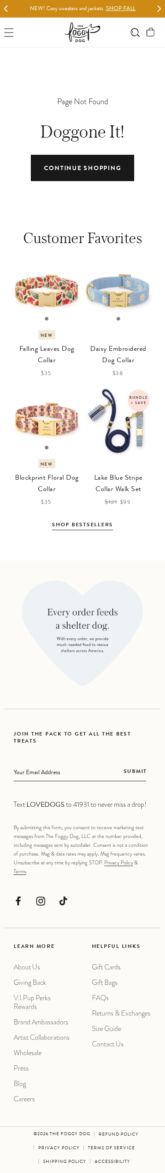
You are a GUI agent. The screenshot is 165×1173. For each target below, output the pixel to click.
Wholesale (27, 1053)
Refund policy (119, 1135)
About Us (27, 967)
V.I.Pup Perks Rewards (32, 1002)
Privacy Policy (118, 863)
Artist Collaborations (42, 1037)
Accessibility (112, 1162)
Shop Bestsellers (82, 525)
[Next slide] (159, 9)
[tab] (46, 319)
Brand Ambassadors (41, 1022)
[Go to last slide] (6, 9)
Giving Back (30, 982)
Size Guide (106, 1029)
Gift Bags (104, 982)
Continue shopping (82, 169)
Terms (20, 871)
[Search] (135, 32)
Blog (20, 1083)
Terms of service (111, 1148)
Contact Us (108, 1044)
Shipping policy (64, 1162)
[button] (150, 32)
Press (21, 1068)
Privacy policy (59, 1148)
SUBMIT (135, 772)
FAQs (100, 998)
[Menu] (9, 32)
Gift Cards (106, 967)
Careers (24, 1099)
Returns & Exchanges (121, 1013)
